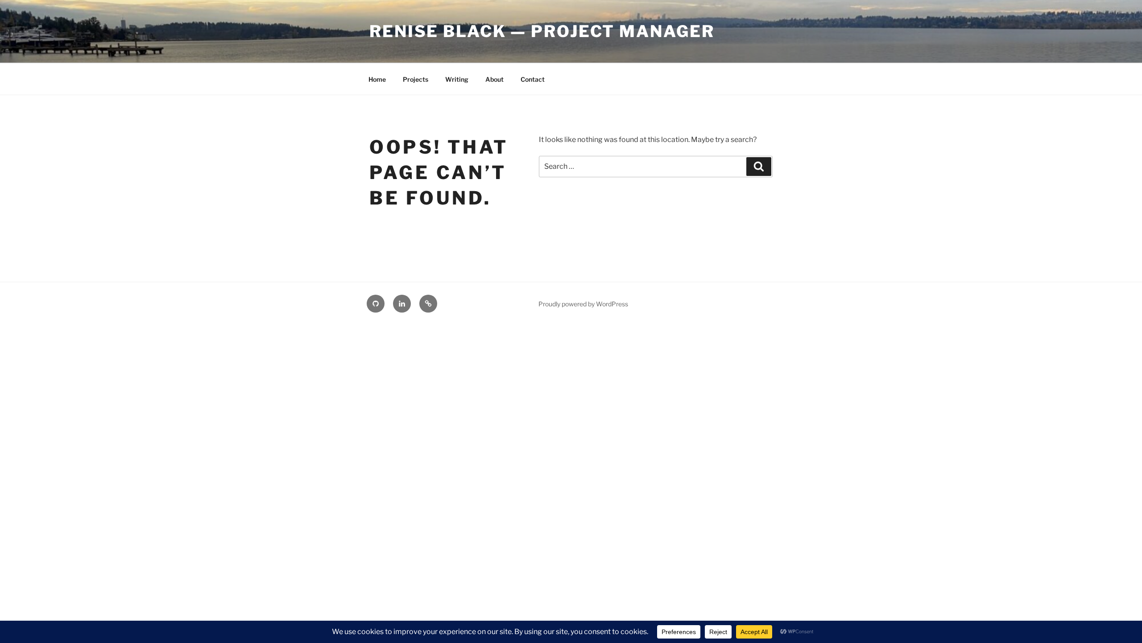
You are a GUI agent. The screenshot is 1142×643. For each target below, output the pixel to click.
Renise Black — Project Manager (541, 31)
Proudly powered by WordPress (583, 304)
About (494, 79)
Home (377, 79)
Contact (533, 79)
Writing (456, 79)
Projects (415, 79)
